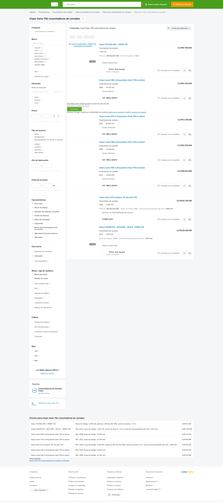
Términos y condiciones (77, 477)
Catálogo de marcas (75, 493)
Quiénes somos (35, 477)
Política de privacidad (76, 481)
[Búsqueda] (65, 4)
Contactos (33, 485)
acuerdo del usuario (138, 112)
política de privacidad (116, 112)
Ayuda (32, 481)
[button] (184, 70)
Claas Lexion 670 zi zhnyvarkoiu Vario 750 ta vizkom (122, 116)
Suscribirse (74, 109)
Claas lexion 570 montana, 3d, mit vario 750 (118, 197)
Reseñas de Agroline (76, 489)
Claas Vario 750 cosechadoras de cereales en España (49, 460)
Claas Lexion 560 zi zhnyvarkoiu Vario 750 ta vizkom (122, 80)
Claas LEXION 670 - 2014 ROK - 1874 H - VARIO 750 (121, 227)
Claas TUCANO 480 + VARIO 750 (113, 44)
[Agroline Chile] (39, 4)
